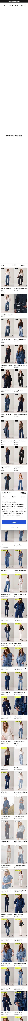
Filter (4, 265)
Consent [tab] (5, 496)
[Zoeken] (5, 5)
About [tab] (23, 496)
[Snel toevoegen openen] (12, 285)
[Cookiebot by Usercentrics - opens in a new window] (20, 493)
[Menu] (2, 5)
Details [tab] (14, 496)
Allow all (14, 522)
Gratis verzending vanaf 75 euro (14, 1)
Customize (13, 527)
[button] (24, 265)
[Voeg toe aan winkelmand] (26, 713)
